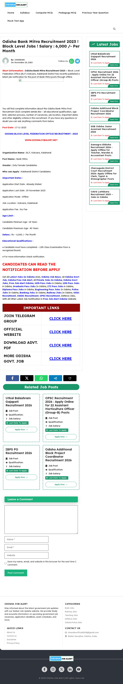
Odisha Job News (51, 277)
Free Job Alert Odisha (21, 283)
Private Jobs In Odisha (49, 280)
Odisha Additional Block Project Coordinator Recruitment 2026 (58, 455)
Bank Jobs (69, 608)
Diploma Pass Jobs (13, 289)
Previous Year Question (95, 12)
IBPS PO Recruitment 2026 (19, 451)
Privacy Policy (13, 643)
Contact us (11, 636)
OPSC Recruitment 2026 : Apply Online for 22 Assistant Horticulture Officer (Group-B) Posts (59, 405)
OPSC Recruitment (50, 295)
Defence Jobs (68, 295)
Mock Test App (16, 20)
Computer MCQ (44, 12)
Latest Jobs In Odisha (22, 277)
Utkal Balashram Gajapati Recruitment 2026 (19, 401)
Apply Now (114, 65)
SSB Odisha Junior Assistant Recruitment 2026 (103, 129)
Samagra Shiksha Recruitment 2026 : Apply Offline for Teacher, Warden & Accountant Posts (102, 150)
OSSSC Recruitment (28, 295)
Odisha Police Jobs (73, 622)
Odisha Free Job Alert (20, 280)
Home (11, 12)
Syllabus (25, 12)
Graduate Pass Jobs (24, 286)
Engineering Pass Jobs (47, 289)
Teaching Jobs (71, 615)
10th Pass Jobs (43, 283)
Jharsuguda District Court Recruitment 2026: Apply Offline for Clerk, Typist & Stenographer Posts (104, 173)
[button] (114, 29)
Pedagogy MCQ (67, 12)
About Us (11, 632)
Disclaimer (11, 639)
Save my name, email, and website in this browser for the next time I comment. (42, 563)
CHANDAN (20, 59)
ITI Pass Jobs (55, 286)
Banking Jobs (27, 292)
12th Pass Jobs (71, 283)
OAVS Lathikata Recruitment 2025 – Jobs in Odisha (102, 194)
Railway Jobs (54, 292)
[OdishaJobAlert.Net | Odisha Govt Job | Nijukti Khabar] (16, 5)
